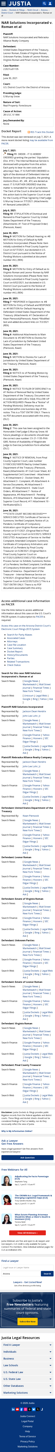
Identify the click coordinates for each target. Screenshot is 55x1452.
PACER (39, 616)
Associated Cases (16, 638)
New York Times (31, 691)
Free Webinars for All (14, 1169)
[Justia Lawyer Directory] (42, 1409)
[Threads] (29, 1409)
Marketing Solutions (15, 1392)
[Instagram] (25, 1409)
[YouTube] (17, 1409)
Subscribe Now (28, 1321)
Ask (51, 699)
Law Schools (10, 1365)
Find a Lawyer (10, 1261)
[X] (37, 1409)
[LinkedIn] (13, 1409)
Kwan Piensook (31, 815)
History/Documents (17, 654)
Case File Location (16, 644)
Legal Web (41, 695)
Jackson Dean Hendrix (34, 711)
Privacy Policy (27, 1441)
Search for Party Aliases (19, 634)
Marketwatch (30, 684)
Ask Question (27, 1157)
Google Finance (32, 734)
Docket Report (14, 651)
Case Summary (15, 648)
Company (27, 1426)
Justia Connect (27, 1416)
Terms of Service (27, 1436)
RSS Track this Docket (42, 132)
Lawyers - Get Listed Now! (27, 1282)
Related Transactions (18, 661)
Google (26, 699)
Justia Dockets (31, 746)
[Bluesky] (33, 1409)
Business (8, 1358)
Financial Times (41, 687)
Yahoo (43, 699)
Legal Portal (27, 1421)
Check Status (14, 665)
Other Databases (13, 1385)
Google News (31, 681)
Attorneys (12, 641)
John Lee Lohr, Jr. (32, 715)
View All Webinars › (27, 1232)
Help (27, 1431)
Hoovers (37, 738)
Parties (11, 658)
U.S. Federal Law (13, 1372)
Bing (35, 699)
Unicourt (28, 695)
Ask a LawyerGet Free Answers (12, 1142)
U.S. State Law (12, 1379)
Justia (31, 1403)
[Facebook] (21, 1409)
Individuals (9, 1351)
